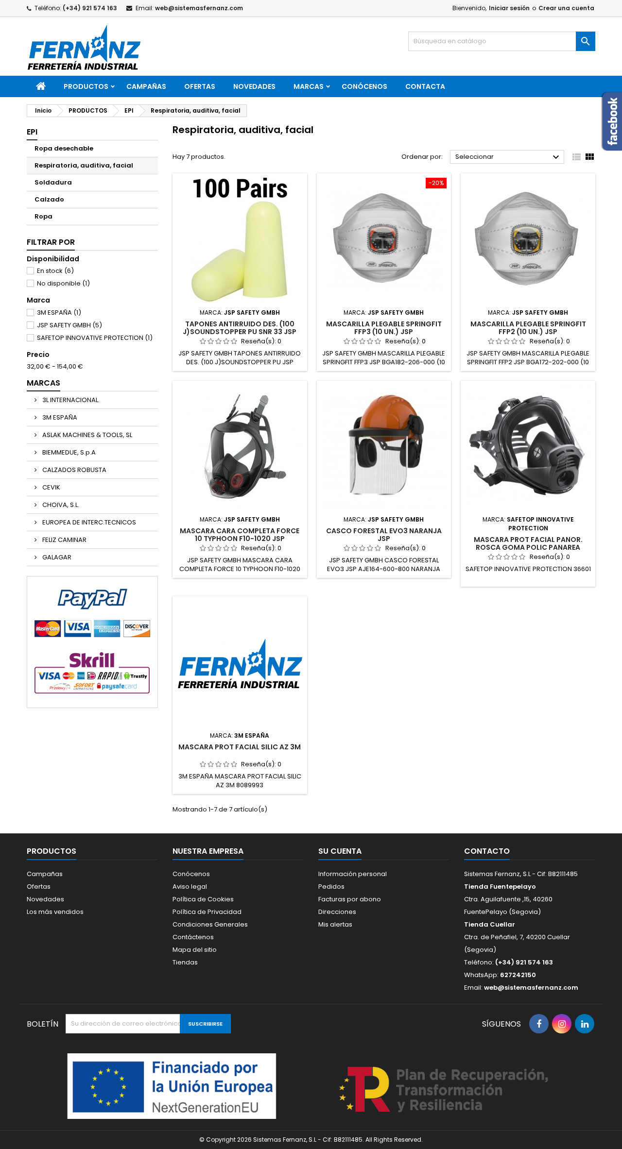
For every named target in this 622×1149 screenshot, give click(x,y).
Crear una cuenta (566, 8)
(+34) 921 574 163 (90, 8)
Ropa (43, 216)
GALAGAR (56, 557)
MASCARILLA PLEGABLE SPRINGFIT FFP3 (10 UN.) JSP (384, 328)
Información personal (352, 874)
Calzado (49, 199)
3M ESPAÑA (59, 312)
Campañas (146, 86)
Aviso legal (190, 886)
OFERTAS (199, 86)
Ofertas (39, 886)
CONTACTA (425, 86)
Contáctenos (193, 937)
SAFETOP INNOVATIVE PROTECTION (95, 337)
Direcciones (337, 911)
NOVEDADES (254, 86)
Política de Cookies (203, 899)
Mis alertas (335, 924)
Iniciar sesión (509, 8)
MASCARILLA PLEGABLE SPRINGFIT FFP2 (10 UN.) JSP (528, 328)
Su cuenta (340, 851)
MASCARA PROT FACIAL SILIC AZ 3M (239, 747)
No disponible (63, 283)
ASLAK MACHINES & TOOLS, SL (86, 434)
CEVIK (50, 487)
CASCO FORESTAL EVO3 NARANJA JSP (384, 534)
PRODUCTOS (86, 86)
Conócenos (364, 86)
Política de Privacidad (207, 911)
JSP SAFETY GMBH (69, 325)
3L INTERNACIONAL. (70, 400)
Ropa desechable (64, 148)
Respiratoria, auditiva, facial (84, 165)
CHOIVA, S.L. (60, 504)
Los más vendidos (55, 911)
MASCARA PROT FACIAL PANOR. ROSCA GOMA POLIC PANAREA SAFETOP (528, 547)
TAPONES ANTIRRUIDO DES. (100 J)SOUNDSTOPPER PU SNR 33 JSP (239, 328)
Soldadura (53, 182)
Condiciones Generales (210, 924)
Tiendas (185, 962)
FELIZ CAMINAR (63, 539)
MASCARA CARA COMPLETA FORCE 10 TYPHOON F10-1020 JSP (239, 534)
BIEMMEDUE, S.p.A (68, 452)
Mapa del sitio (195, 949)
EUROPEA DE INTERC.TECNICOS (88, 522)
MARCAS (309, 86)
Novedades (45, 899)
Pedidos (331, 886)
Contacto (487, 851)
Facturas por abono (349, 899)
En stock (55, 270)
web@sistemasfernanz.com (199, 8)
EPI (32, 131)
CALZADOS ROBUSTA (73, 469)
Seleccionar (508, 157)
